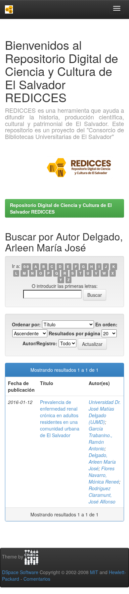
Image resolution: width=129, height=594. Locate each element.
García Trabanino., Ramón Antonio (100, 438)
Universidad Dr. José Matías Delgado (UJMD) (105, 412)
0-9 (26, 266)
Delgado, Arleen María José (102, 462)
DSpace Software (20, 572)
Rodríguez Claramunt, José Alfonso (102, 495)
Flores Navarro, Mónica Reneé (104, 475)
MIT (94, 572)
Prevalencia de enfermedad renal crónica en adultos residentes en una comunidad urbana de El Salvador (59, 418)
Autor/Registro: (39, 343)
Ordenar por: (26, 324)
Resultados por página (74, 333)
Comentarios (36, 578)
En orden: (106, 324)
